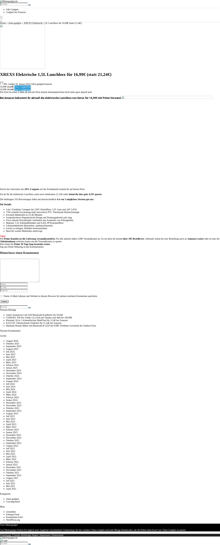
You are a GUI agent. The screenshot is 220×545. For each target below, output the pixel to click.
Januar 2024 (12, 400)
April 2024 (11, 392)
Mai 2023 (10, 421)
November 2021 (13, 470)
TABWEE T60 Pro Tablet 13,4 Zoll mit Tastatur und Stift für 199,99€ (39, 317)
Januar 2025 (12, 368)
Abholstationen (7, 241)
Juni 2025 (10, 354)
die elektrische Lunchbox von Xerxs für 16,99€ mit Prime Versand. (81, 97)
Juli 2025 (10, 351)
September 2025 (13, 346)
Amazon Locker (195, 238)
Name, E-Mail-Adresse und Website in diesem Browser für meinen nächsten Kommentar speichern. (51, 296)
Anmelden (11, 511)
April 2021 (11, 488)
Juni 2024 (10, 386)
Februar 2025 (12, 365)
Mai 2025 (10, 357)
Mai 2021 (10, 486)
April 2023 (11, 424)
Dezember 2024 (13, 370)
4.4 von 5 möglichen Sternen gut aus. (75, 199)
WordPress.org (13, 520)
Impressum (45, 535)
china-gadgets (14, 23)
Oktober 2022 (12, 440)
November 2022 (13, 437)
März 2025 (11, 362)
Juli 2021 (10, 480)
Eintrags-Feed (12, 514)
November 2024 (13, 373)
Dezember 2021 (13, 467)
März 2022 (11, 459)
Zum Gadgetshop (22, 86)
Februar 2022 (12, 462)
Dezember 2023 (13, 402)
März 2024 (11, 394)
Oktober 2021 (12, 472)
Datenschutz (57, 535)
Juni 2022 (10, 451)
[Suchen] (29, 4)
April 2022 (11, 456)
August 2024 (12, 381)
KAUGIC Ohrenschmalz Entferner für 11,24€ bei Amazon (34, 323)
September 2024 (13, 378)
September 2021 (13, 475)
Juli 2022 (10, 448)
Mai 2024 (10, 389)
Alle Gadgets (12, 9)
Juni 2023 (10, 419)
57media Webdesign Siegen (25, 535)
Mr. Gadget (9, 84)
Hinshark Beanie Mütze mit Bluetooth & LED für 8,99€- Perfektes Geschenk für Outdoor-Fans (51, 325)
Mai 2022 (10, 454)
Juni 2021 (10, 483)
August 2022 (12, 445)
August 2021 (12, 478)
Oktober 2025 (12, 343)
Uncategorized (13, 501)
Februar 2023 (12, 429)
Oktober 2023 (12, 408)
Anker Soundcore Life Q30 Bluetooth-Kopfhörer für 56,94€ (34, 315)
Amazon (48, 84)
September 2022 (13, 443)
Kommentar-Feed (14, 517)
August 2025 (12, 349)
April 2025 (11, 359)
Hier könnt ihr (25, 244)
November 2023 (13, 405)
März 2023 (11, 427)
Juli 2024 (10, 384)
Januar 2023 (12, 432)
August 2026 (12, 341)
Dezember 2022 (13, 435)
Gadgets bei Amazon (16, 12)
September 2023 (13, 411)
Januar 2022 (12, 464)
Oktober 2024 (12, 376)
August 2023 (12, 413)
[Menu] (1, 17)
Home (3, 23)
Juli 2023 (10, 416)
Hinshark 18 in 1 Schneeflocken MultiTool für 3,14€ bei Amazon (37, 320)
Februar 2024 (12, 397)
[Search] (1, 21)
